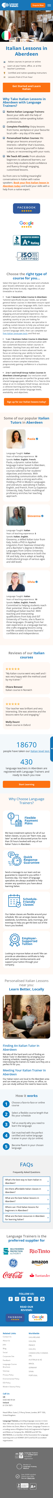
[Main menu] (49, 5)
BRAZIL (31, 1363)
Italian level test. (40, 751)
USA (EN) (32, 1341)
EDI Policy (6, 1383)
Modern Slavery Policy (11, 1386)
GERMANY (33, 1367)
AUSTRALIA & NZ (35, 1360)
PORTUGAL (33, 1375)
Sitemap (6, 1371)
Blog (4, 1348)
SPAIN (31, 1371)
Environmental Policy (11, 1379)
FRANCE (32, 1345)
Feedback (6, 1360)
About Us (6, 1340)
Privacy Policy (8, 1375)
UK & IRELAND (34, 1337)
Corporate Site (8, 1356)
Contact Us (7, 1337)
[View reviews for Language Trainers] (26, 1486)
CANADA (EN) (34, 1353)
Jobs (4, 1344)
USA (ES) (32, 1349)
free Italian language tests (15, 333)
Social (5, 1352)
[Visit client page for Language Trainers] (26, 1476)
